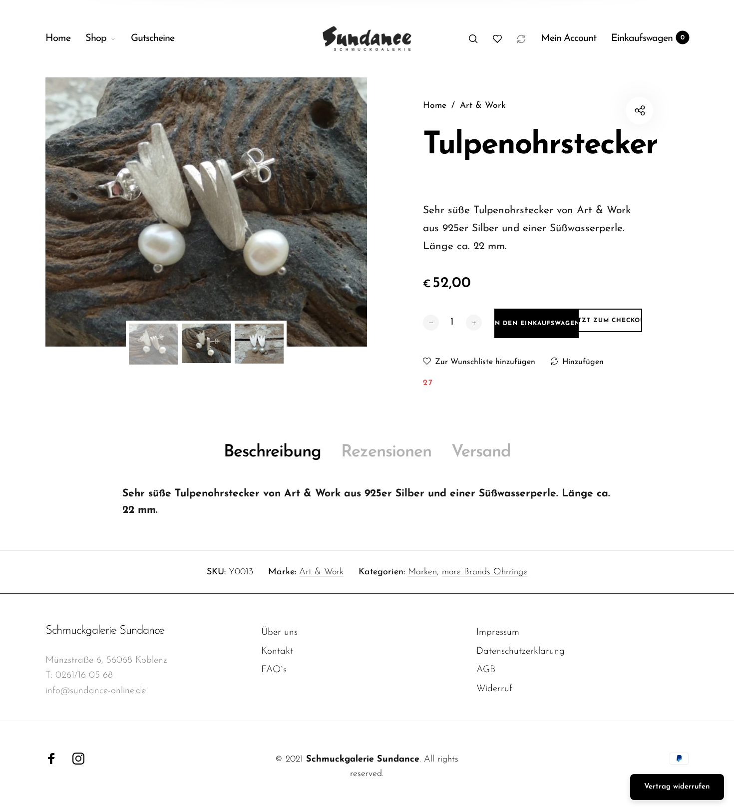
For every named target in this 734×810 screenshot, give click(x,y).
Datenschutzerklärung (520, 651)
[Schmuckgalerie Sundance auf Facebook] (51, 759)
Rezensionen (386, 452)
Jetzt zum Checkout (610, 321)
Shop (95, 38)
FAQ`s (274, 670)
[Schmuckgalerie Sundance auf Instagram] (78, 759)
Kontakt (277, 651)
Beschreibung (272, 452)
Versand (481, 452)
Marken (422, 572)
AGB (485, 670)
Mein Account (568, 38)
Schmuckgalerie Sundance (104, 631)
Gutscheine (152, 38)
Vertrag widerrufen (677, 787)
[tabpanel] (206, 212)
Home (57, 38)
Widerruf (494, 689)
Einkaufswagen (648, 38)
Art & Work (321, 572)
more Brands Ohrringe (485, 572)
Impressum (497, 632)
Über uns (279, 632)
